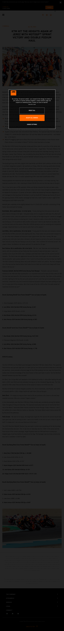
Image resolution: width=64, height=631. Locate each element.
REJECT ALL (32, 110)
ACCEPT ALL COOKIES (32, 118)
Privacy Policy (30, 104)
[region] (32, 109)
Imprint (34, 104)
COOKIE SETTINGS (32, 124)
